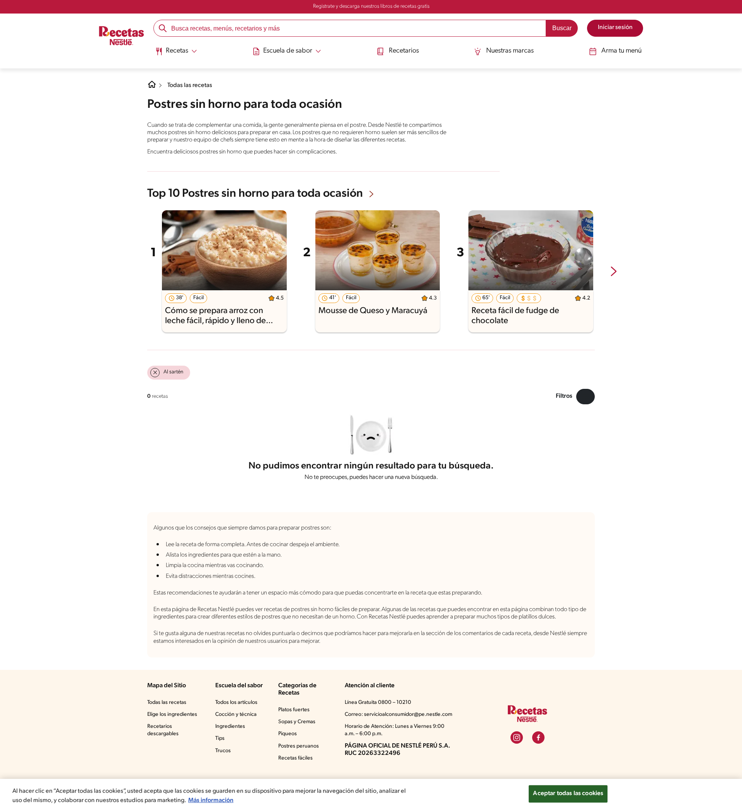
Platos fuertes (294, 710)
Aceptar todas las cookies (568, 793)
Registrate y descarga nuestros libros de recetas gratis (371, 6)
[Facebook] (538, 737)
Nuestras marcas (510, 51)
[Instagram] (516, 737)
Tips (220, 738)
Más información (210, 800)
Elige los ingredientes (172, 714)
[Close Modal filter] (585, 396)
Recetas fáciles (295, 758)
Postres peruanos (298, 746)
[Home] (152, 87)
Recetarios (404, 51)
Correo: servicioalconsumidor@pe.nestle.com (398, 714)
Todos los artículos (236, 702)
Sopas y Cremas (296, 722)
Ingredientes (230, 726)
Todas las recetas (189, 85)
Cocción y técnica (236, 714)
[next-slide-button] (613, 272)
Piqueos (287, 734)
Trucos (223, 751)
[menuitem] (176, 54)
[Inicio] (121, 36)
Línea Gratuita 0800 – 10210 (378, 702)
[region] (371, 794)
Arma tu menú (621, 51)
